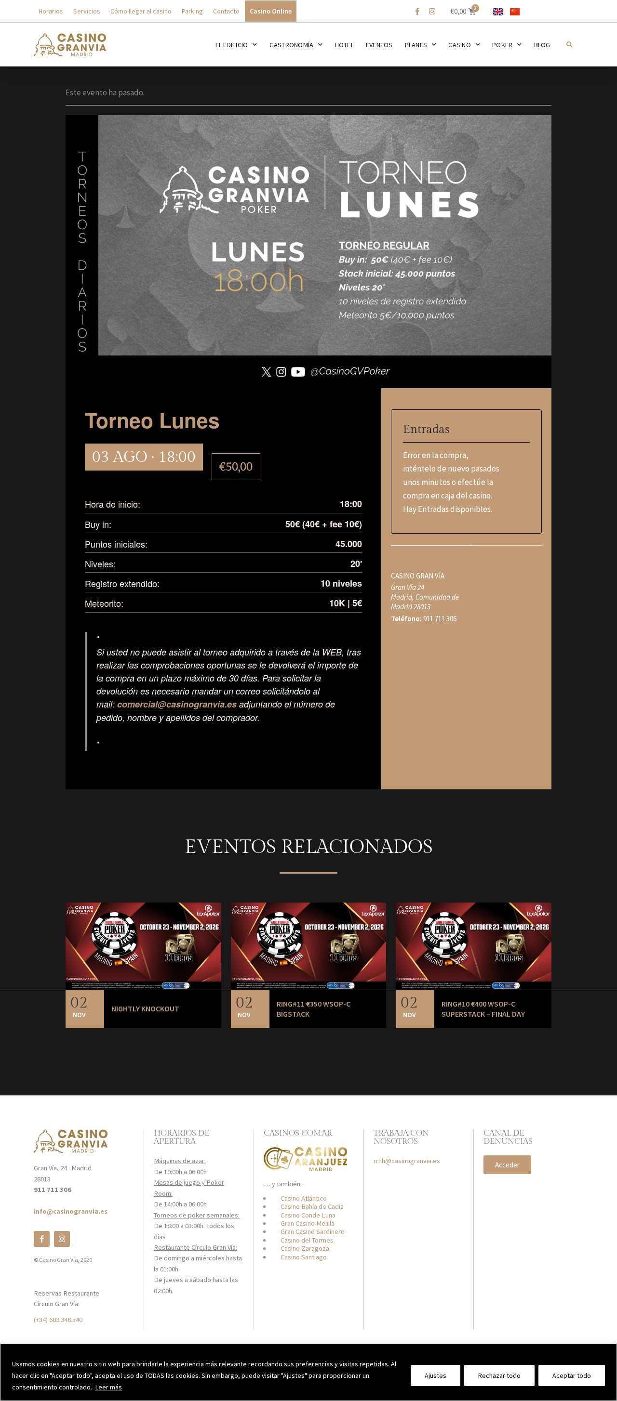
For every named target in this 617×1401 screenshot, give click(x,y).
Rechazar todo (499, 1375)
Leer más (108, 1387)
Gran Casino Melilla (308, 1223)
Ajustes (435, 1375)
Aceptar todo (571, 1375)
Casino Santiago (304, 1257)
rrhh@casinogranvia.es (407, 1160)
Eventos (379, 44)
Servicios (86, 11)
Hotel (344, 44)
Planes (416, 44)
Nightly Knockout (145, 1008)
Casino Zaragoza (305, 1248)
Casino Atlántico (304, 1198)
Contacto (226, 11)
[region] (308, 1372)
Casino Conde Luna (308, 1215)
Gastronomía (291, 44)
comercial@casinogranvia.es (177, 704)
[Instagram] (62, 1239)
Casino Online (271, 11)
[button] (569, 44)
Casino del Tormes (307, 1240)
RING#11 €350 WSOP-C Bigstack (313, 1009)
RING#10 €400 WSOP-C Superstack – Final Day (483, 1009)
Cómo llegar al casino (141, 11)
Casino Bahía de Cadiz (312, 1206)
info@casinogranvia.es (70, 1211)
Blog (542, 44)
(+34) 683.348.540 (58, 1319)
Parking (192, 11)
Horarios (51, 11)
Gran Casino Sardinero (313, 1231)
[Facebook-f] (42, 1239)
